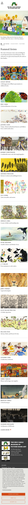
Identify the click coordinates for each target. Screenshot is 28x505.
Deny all (13, 498)
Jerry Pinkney (5, 288)
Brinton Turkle (6, 400)
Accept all (13, 501)
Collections (14, 43)
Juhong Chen (5, 124)
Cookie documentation (6, 489)
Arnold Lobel (5, 221)
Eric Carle (4, 104)
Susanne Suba (6, 357)
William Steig (5, 331)
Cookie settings (13, 494)
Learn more (5, 430)
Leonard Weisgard (7, 424)
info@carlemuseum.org (16, 455)
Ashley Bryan (5, 82)
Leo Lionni (4, 195)
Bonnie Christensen (8, 152)
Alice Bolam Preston (8, 310)
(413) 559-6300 (15, 453)
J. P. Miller (4, 264)
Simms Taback (5, 379)
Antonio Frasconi (7, 173)
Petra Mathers (6, 242)
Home (1, 43)
